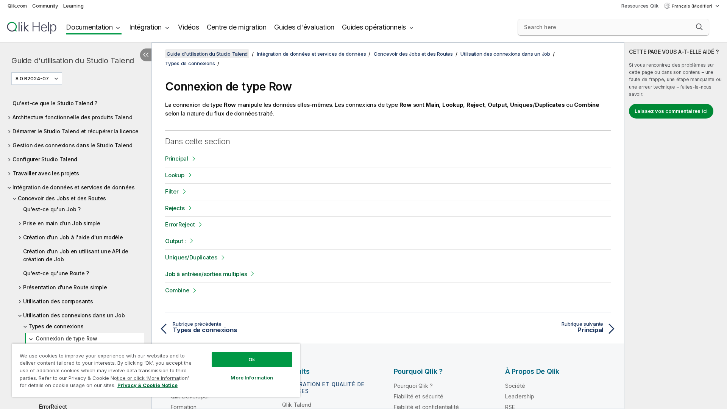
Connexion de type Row (66, 338)
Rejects (174, 208)
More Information (252, 378)
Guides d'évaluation (304, 27)
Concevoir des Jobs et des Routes (62, 198)
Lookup (174, 175)
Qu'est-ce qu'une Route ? (56, 273)
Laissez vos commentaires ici (671, 111)
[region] (156, 370)
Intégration (145, 27)
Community (45, 6)
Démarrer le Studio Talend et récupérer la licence (75, 131)
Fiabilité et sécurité (418, 396)
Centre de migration (237, 27)
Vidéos (188, 27)
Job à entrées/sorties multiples (206, 274)
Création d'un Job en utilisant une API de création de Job (75, 255)
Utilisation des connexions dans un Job (74, 315)
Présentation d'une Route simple (65, 287)
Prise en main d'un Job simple (61, 223)
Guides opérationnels (374, 27)
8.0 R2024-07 (32, 78)
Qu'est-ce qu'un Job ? (52, 209)
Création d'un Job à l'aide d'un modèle (73, 237)
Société (515, 385)
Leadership (520, 396)
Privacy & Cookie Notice (147, 385)
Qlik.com (17, 6)
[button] (699, 27)
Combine (177, 290)
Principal (176, 158)
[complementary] (675, 225)
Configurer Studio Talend (44, 159)
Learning (73, 6)
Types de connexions (55, 326)
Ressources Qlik (639, 6)
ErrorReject (180, 224)
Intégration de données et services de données (73, 187)
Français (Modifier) (692, 6)
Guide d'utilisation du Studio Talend (72, 60)
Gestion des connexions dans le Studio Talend (72, 145)
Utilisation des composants (58, 301)
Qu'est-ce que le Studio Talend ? (54, 103)
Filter (172, 191)
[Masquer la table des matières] (145, 54)
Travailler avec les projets (45, 173)
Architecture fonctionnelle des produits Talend (72, 117)
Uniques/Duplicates (191, 257)
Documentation (89, 27)
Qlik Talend (296, 404)
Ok (251, 359)
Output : (175, 241)
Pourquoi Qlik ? (413, 385)
